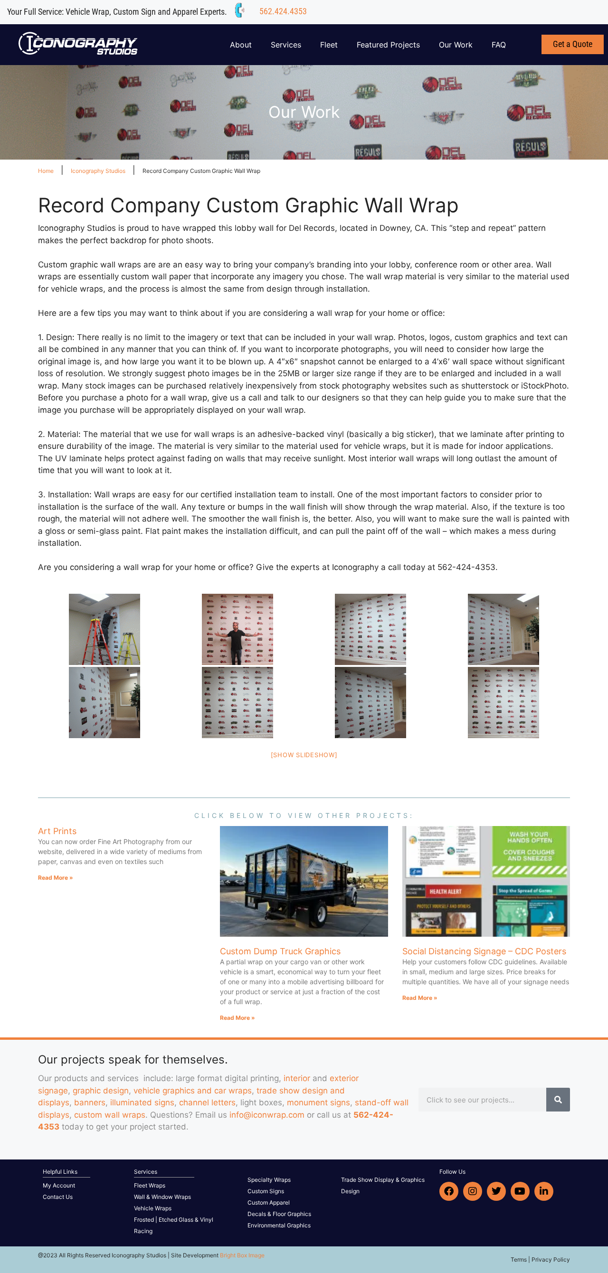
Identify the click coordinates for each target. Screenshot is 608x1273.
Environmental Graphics (279, 1225)
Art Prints (57, 831)
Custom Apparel (268, 1202)
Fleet (329, 44)
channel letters (207, 1102)
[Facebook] (448, 1191)
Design (350, 1191)
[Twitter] (496, 1191)
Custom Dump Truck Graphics (280, 951)
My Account (59, 1185)
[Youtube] (520, 1191)
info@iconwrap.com (266, 1115)
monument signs (318, 1102)
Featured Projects (388, 44)
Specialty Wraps (269, 1179)
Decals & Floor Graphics (279, 1213)
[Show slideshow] (304, 755)
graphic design (101, 1090)
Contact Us (58, 1196)
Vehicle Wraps (152, 1208)
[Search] (558, 1100)
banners (89, 1102)
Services (286, 44)
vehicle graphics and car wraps (192, 1090)
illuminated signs (142, 1102)
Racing (143, 1231)
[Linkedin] (543, 1191)
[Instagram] (472, 1191)
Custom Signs (265, 1191)
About (241, 44)
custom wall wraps (109, 1115)
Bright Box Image (242, 1255)
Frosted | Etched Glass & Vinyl (173, 1219)
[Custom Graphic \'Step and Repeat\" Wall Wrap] (104, 629)
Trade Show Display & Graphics (383, 1179)
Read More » (55, 877)
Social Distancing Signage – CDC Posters (484, 951)
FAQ (499, 44)
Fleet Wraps (149, 1185)
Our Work (456, 44)
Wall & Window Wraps (162, 1196)
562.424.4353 (283, 11)
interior (297, 1078)
